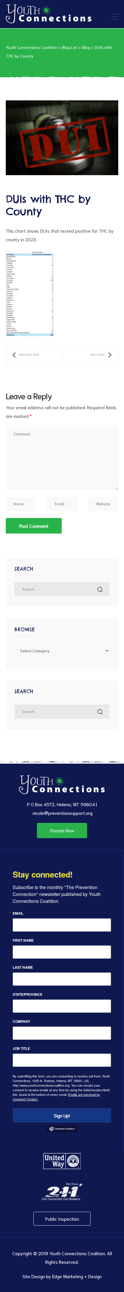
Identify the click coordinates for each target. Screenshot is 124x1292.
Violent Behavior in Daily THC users (26, 355)
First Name (23, 940)
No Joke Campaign (101, 355)
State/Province (27, 994)
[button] (62, 830)
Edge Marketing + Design (77, 1276)
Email (18, 913)
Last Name (23, 967)
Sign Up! (62, 1115)
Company (21, 1021)
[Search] (100, 589)
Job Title (21, 1048)
